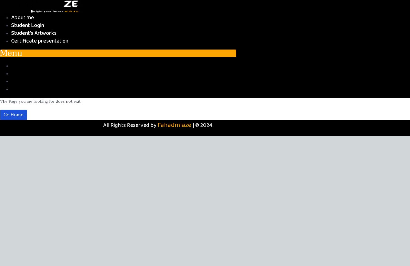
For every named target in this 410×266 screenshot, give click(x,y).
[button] (118, 53)
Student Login (27, 25)
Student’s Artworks (34, 33)
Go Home (13, 115)
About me (22, 17)
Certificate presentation (39, 41)
